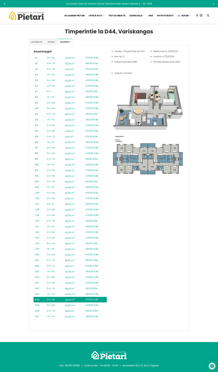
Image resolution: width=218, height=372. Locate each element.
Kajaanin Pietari (75, 15)
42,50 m (70, 58)
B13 (36, 125)
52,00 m (70, 204)
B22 (37, 175)
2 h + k (50, 203)
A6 (36, 85)
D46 (37, 310)
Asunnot (65, 42)
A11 (36, 114)
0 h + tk (51, 63)
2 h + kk (51, 57)
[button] (109, 4)
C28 (37, 209)
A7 (36, 91)
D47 (37, 316)
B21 (36, 170)
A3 (36, 69)
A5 (36, 80)
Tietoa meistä (117, 15)
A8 (36, 97)
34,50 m (70, 74)
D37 (37, 260)
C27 (37, 203)
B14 (36, 130)
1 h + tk (50, 74)
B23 (37, 181)
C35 (37, 248)
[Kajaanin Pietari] (26, 15)
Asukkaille (135, 15)
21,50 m (69, 69)
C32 (37, 232)
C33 (37, 237)
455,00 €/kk (91, 187)
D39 (37, 271)
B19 (36, 158)
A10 (36, 108)
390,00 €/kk (91, 63)
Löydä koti (95, 15)
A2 (36, 63)
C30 (37, 220)
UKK (150, 15)
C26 (37, 198)
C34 (37, 243)
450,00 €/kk (91, 74)
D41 (37, 282)
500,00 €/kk (91, 203)
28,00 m (69, 91)
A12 (36, 119)
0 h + (49, 91)
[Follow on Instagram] (201, 15)
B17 (36, 147)
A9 (36, 102)
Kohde (51, 42)
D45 (37, 305)
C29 (37, 215)
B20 (37, 164)
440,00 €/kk (91, 164)
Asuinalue (36, 42)
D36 (37, 254)
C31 (36, 226)
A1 (36, 57)
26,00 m (69, 63)
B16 (36, 142)
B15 (36, 136)
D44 (37, 299)
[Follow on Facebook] (197, 15)
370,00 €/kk (91, 69)
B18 (36, 153)
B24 (37, 187)
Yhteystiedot (165, 15)
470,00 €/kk (91, 130)
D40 (37, 277)
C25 (37, 192)
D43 (37, 294)
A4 (36, 74)
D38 (37, 265)
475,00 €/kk (91, 57)
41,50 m (69, 131)
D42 (37, 288)
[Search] (208, 15)
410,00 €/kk (91, 91)
